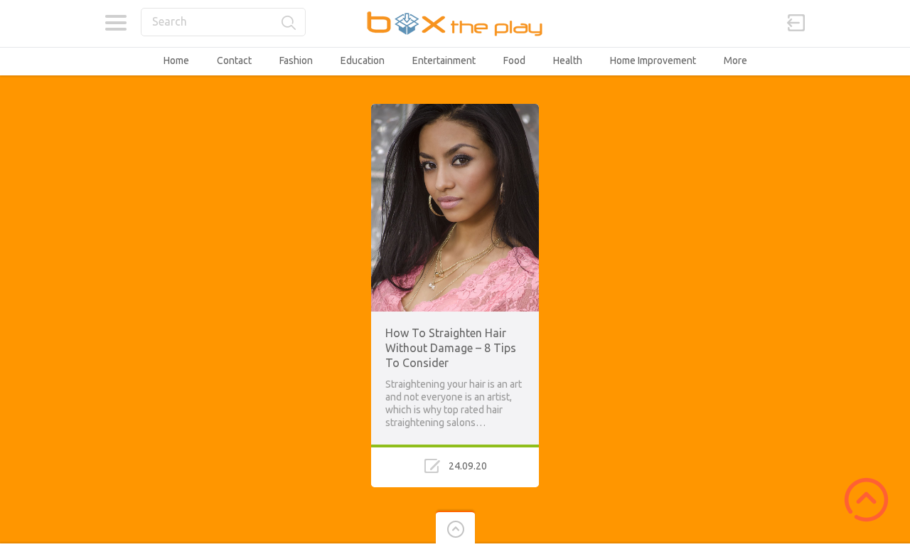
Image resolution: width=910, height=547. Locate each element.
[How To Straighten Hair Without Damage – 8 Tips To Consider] (455, 110)
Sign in (796, 22)
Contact (234, 60)
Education (363, 60)
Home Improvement (653, 60)
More (735, 60)
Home (176, 60)
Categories (116, 23)
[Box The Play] (455, 23)
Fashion (296, 60)
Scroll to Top (866, 499)
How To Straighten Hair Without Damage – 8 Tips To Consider (450, 347)
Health (567, 60)
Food (514, 60)
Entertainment (444, 60)
